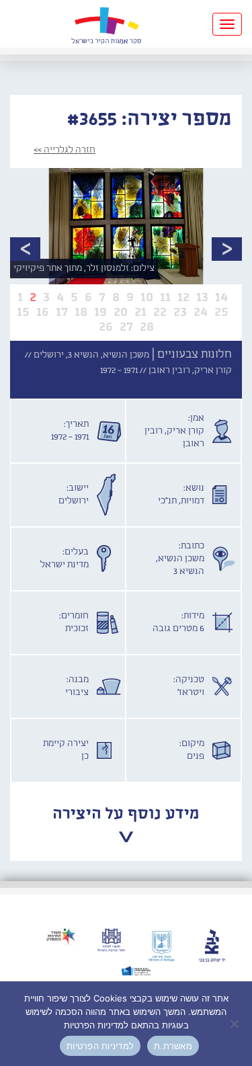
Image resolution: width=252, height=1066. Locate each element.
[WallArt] (106, 24)
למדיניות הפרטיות (100, 1045)
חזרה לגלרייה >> (64, 150)
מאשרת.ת (173, 1045)
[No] (235, 1023)
